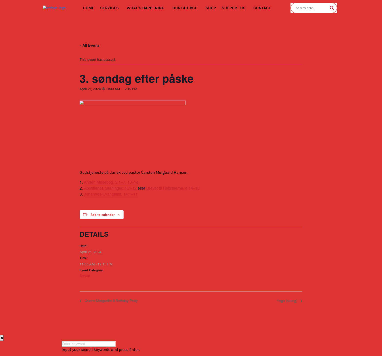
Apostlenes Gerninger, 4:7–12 (110, 188)
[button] (110, 8)
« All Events (89, 45)
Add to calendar (102, 214)
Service (85, 275)
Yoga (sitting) (287, 300)
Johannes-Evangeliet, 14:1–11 (111, 194)
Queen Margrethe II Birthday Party (111, 300)
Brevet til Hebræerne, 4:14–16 (173, 188)
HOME (88, 8)
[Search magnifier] (332, 8)
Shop (211, 8)
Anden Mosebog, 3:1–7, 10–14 (111, 182)
